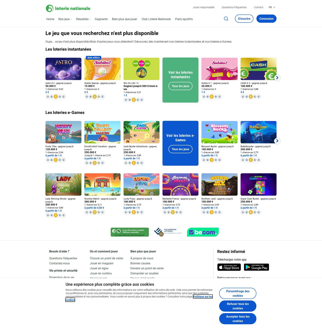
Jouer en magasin (101, 263)
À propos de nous (141, 258)
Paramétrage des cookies (238, 293)
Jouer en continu (101, 273)
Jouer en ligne (99, 268)
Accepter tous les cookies (238, 318)
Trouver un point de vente (106, 258)
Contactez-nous (59, 263)
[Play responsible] (130, 232)
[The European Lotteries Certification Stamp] (168, 232)
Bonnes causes (140, 263)
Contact (258, 7)
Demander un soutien (144, 273)
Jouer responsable (203, 7)
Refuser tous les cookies (238, 306)
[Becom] (203, 232)
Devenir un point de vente (147, 268)
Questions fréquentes (234, 7)
